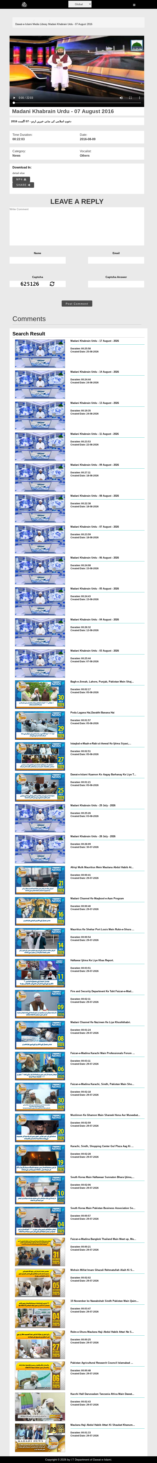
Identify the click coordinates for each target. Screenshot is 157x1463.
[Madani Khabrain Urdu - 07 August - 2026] (40, 539)
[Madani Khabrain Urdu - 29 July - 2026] (40, 818)
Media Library (40, 24)
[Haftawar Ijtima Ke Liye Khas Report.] (40, 973)
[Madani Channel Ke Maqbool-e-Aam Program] (40, 911)
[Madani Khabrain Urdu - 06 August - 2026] (40, 570)
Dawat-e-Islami (23, 24)
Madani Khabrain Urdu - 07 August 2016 (70, 24)
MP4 (20, 179)
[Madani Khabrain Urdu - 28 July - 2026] (40, 849)
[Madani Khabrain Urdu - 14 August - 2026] (40, 384)
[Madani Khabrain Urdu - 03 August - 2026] (40, 663)
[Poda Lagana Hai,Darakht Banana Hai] (40, 725)
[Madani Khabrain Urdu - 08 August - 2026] (40, 508)
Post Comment (77, 303)
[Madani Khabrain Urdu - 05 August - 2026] (40, 601)
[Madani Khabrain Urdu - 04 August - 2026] (40, 632)
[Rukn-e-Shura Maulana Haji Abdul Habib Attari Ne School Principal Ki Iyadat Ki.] (40, 1344)
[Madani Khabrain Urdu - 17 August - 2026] (40, 353)
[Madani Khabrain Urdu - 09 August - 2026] (40, 477)
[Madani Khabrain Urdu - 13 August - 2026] (40, 416)
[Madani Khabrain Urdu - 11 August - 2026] (40, 446)
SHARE (22, 185)
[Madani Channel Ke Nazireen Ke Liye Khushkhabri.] (40, 1035)
